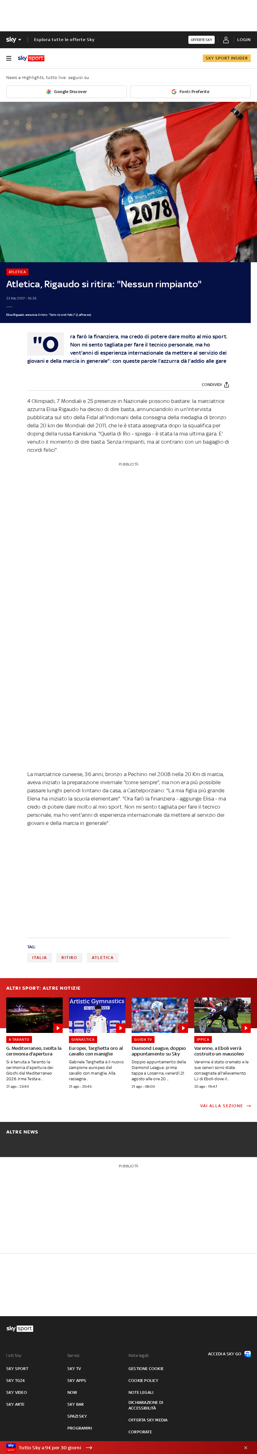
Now (72, 1392)
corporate (140, 1432)
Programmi (79, 1428)
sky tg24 (15, 1380)
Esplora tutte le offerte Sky (64, 39)
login (244, 39)
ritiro (69, 957)
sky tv (74, 1368)
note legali (140, 1392)
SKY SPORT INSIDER (227, 58)
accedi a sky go (224, 1354)
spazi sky (77, 1416)
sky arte (15, 1404)
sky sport (17, 1368)
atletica (103, 957)
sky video (16, 1392)
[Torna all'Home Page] (31, 58)
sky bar (75, 1404)
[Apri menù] (8, 58)
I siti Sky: (14, 1355)
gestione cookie (146, 1368)
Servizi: (74, 1355)
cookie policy (143, 1380)
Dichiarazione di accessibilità (145, 1405)
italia (39, 957)
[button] (118, 1447)
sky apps (77, 1380)
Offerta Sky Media (147, 1420)
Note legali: (138, 1355)
